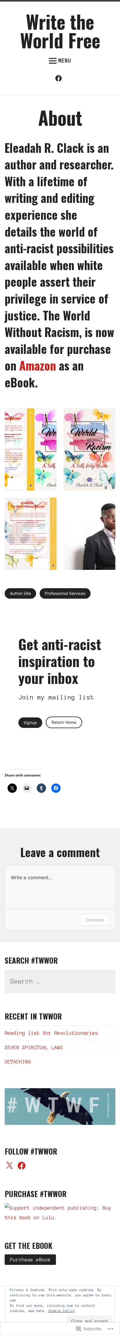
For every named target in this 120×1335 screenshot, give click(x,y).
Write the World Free (60, 31)
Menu (64, 61)
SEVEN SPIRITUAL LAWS (34, 1047)
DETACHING (18, 1061)
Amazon (37, 365)
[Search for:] (60, 981)
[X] (9, 1166)
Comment (95, 919)
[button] (31, 449)
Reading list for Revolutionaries (51, 1033)
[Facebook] (60, 79)
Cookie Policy (62, 1311)
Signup (30, 722)
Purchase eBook (30, 1259)
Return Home (64, 722)
